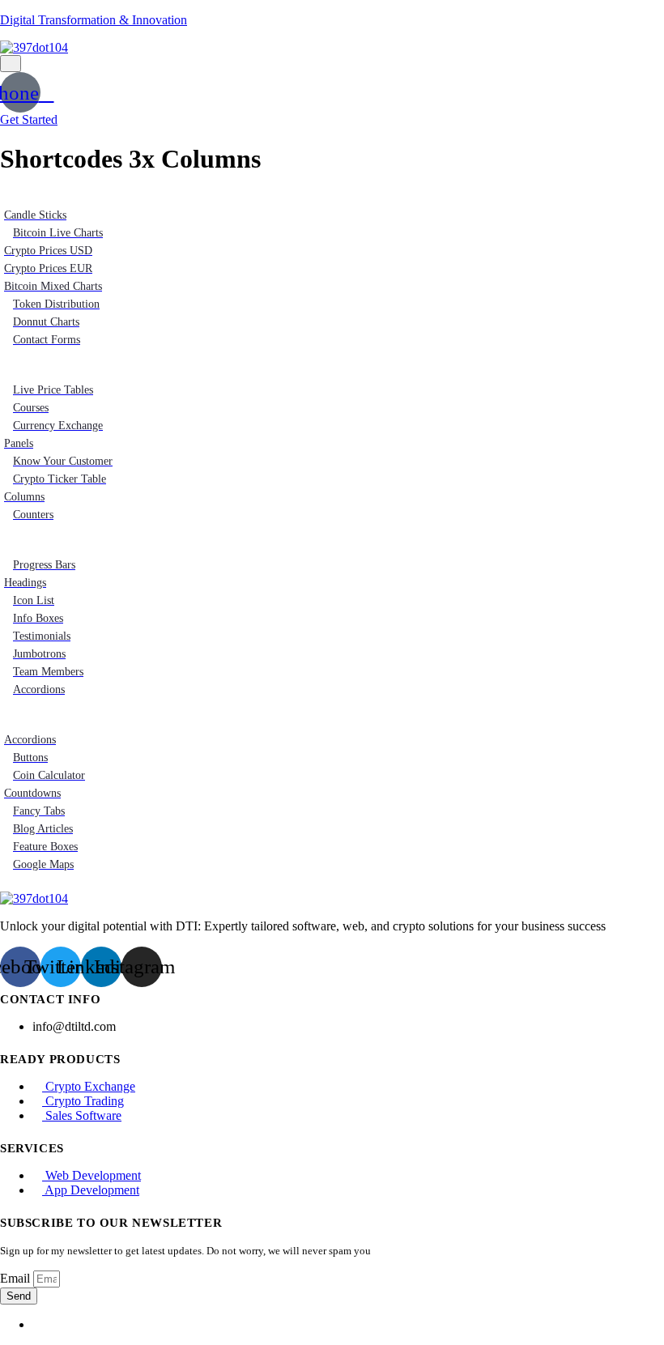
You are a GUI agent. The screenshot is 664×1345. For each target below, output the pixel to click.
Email (16, 1278)
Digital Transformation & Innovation (93, 20)
